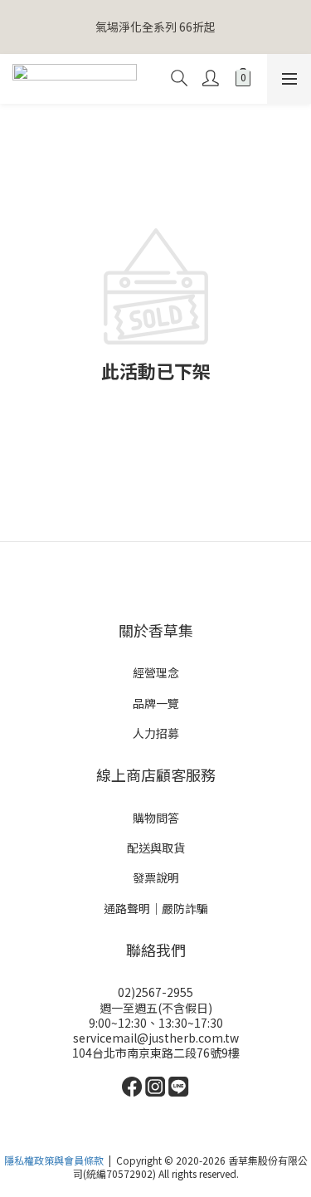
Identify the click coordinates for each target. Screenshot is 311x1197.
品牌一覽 (156, 703)
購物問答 (156, 817)
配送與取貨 (156, 847)
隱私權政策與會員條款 (54, 1160)
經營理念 (156, 672)
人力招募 (156, 733)
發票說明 (156, 877)
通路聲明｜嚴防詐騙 (156, 908)
